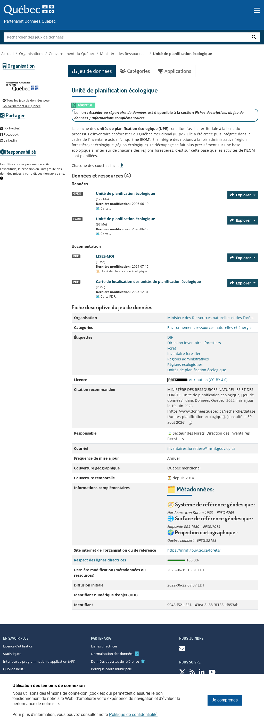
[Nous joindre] (182, 648)
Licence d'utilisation (18, 646)
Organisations (31, 53)
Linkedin (10, 140)
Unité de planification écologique (182, 53)
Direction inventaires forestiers (194, 342)
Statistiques (12, 653)
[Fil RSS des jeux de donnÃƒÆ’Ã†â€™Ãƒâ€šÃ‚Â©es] (192, 672)
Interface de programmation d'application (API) (39, 661)
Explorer (243, 194)
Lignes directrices (104, 646)
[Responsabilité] (1, 178)
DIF (170, 337)
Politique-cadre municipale (111, 669)
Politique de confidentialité (133, 714)
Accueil (7, 53)
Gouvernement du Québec (72, 53)
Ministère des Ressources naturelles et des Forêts (210, 317)
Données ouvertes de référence (115, 661)
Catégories (138, 71)
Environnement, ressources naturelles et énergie (209, 327)
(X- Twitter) (11, 128)
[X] (182, 672)
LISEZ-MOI (105, 256)
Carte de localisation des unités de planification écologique (148, 281)
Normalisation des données (112, 653)
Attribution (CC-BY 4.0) (207, 379)
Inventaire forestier (184, 353)
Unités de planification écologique (196, 369)
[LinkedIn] (201, 672)
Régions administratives (188, 359)
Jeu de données (94, 71)
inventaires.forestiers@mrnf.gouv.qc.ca (201, 448)
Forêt (171, 348)
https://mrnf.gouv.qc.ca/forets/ (193, 550)
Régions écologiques (185, 364)
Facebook (11, 134)
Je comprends (225, 700)
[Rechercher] (254, 37)
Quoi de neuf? (13, 669)
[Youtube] (212, 672)
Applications (177, 71)
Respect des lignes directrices (100, 560)
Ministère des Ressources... (123, 53)
